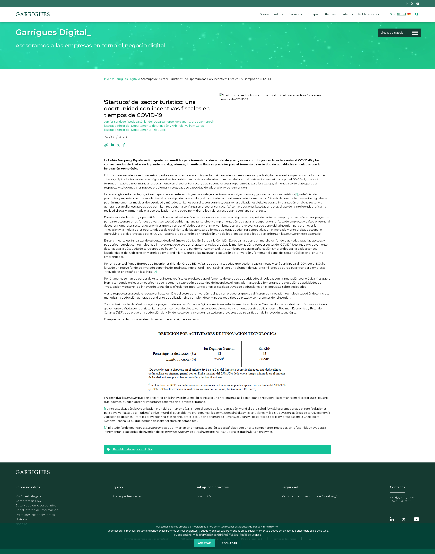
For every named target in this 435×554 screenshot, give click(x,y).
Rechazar (229, 543)
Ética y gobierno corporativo (36, 505)
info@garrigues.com (404, 497)
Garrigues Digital (126, 79)
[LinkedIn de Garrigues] (407, 3)
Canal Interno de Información (37, 510)
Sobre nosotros (271, 14)
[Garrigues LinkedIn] (392, 519)
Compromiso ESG (28, 501)
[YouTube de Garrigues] (417, 3)
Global (401, 14)
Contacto (397, 487)
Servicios (295, 14)
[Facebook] (124, 145)
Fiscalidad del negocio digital (132, 449)
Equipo (313, 14)
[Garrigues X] (404, 519)
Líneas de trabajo (392, 32)
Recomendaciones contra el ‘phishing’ (309, 496)
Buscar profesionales (127, 496)
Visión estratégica (28, 496)
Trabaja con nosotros (212, 487)
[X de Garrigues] (412, 3)
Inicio (107, 79)
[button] (106, 145)
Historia (21, 519)
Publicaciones (368, 14)
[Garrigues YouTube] (416, 519)
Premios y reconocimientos (35, 514)
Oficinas (330, 14)
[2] (155, 271)
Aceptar (204, 543)
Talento (347, 14)
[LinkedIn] (112, 145)
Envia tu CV (203, 496)
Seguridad (290, 487)
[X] (118, 145)
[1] (296, 194)
